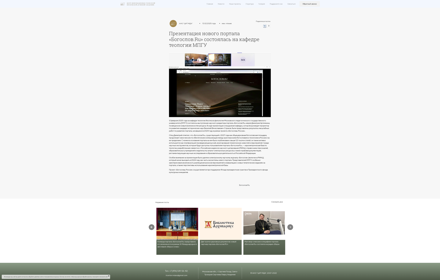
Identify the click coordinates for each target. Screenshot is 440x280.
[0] (264, 26)
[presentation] (151, 227)
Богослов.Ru (244, 185)
